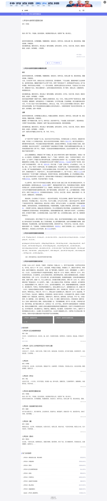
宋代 (23, 24)
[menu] (83, 10)
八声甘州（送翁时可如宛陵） (30, 481)
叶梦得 (27, 348)
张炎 (27, 333)
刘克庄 (27, 424)
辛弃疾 (27, 24)
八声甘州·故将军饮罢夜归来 (31, 391)
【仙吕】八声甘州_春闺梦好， (31, 493)
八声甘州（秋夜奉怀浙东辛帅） (32, 406)
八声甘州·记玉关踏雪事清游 (31, 331)
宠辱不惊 (36, 192)
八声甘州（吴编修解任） (29, 489)
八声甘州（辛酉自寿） (29, 461)
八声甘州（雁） (27, 421)
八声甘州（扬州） (28, 436)
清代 (23, 333)
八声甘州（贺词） (27, 465)
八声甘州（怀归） (28, 376)
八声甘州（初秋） (27, 473)
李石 (27, 378)
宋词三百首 (25, 341)
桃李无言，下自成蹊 (65, 162)
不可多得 (49, 229)
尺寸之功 (79, 171)
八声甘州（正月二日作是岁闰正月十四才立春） (38, 346)
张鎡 (27, 409)
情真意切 (58, 226)
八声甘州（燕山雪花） (29, 485)
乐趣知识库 (53, 497)
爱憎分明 (46, 164)
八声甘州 (25, 361)
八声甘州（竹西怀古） (29, 477)
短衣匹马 (45, 185)
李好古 (27, 439)
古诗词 (25, 14)
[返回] (22, 10)
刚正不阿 (68, 141)
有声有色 (27, 179)
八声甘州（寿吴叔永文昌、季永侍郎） (33, 457)
